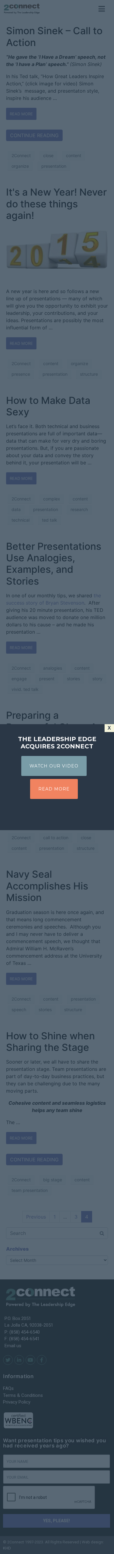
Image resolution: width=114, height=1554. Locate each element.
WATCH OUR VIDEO (53, 766)
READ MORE (54, 789)
